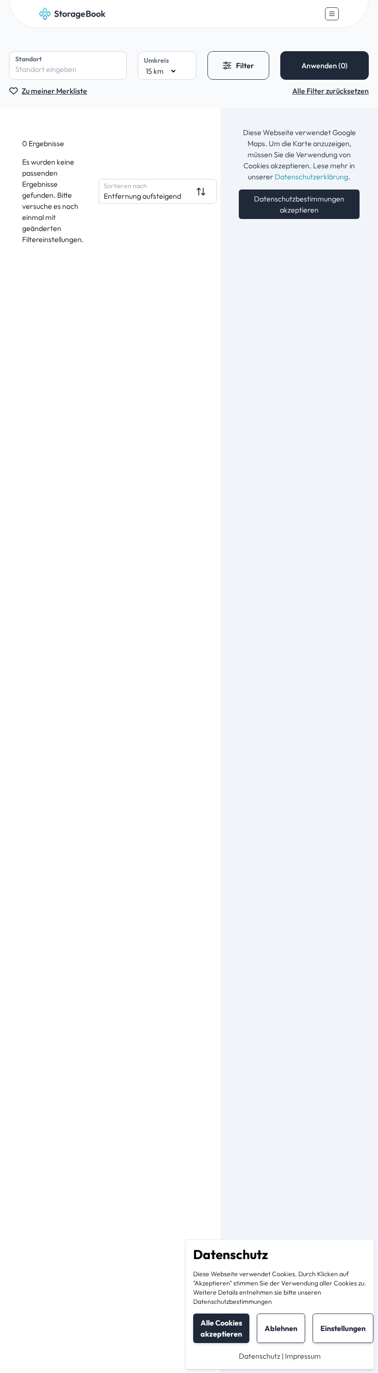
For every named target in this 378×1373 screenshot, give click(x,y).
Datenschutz (259, 1356)
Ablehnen (281, 1328)
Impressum (303, 1356)
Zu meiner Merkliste (54, 90)
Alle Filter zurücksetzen (330, 90)
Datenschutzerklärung (311, 176)
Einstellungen (343, 1328)
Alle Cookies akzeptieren (221, 1328)
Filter (245, 65)
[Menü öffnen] (332, 13)
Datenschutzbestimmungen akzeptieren (299, 204)
